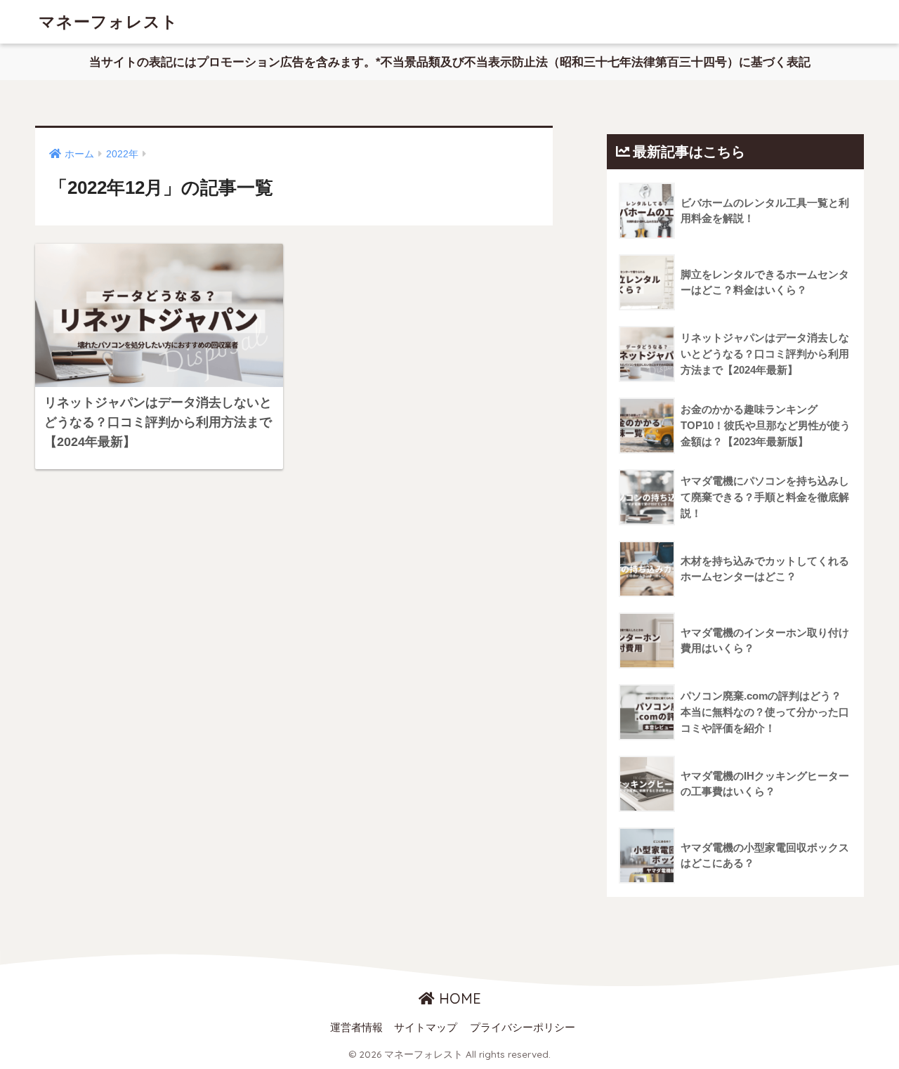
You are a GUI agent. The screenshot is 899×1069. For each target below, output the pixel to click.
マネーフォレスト (108, 21)
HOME (458, 998)
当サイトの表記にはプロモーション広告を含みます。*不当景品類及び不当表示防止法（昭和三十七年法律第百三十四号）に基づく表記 (450, 62)
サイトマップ (425, 1027)
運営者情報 (356, 1027)
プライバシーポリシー (522, 1027)
